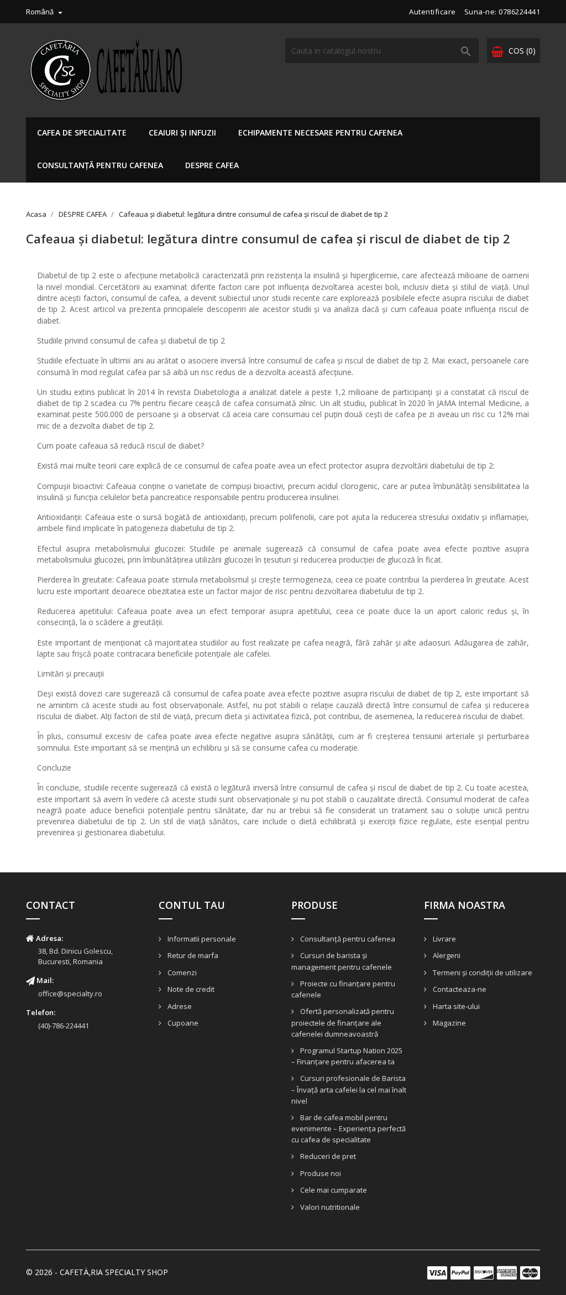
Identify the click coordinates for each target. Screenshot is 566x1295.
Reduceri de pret (327, 1156)
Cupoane (182, 1023)
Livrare (443, 939)
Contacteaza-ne (458, 989)
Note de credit (190, 989)
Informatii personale (201, 939)
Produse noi (319, 1173)
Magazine (448, 1023)
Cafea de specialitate (82, 132)
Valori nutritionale (329, 1207)
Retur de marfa (192, 955)
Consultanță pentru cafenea (100, 165)
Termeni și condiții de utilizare (481, 972)
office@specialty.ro (70, 993)
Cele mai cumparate (332, 1190)
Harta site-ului (455, 1006)
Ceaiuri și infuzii (182, 132)
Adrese (179, 1006)
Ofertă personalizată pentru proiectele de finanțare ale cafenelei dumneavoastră (342, 1022)
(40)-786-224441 (63, 1026)
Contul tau (192, 905)
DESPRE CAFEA (212, 165)
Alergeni (445, 955)
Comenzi (181, 972)
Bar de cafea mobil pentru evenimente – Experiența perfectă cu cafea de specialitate (348, 1128)
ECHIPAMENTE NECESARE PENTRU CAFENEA (320, 132)
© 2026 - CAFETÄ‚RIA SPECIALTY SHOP (97, 1272)
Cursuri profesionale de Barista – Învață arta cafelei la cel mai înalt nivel (348, 1089)
